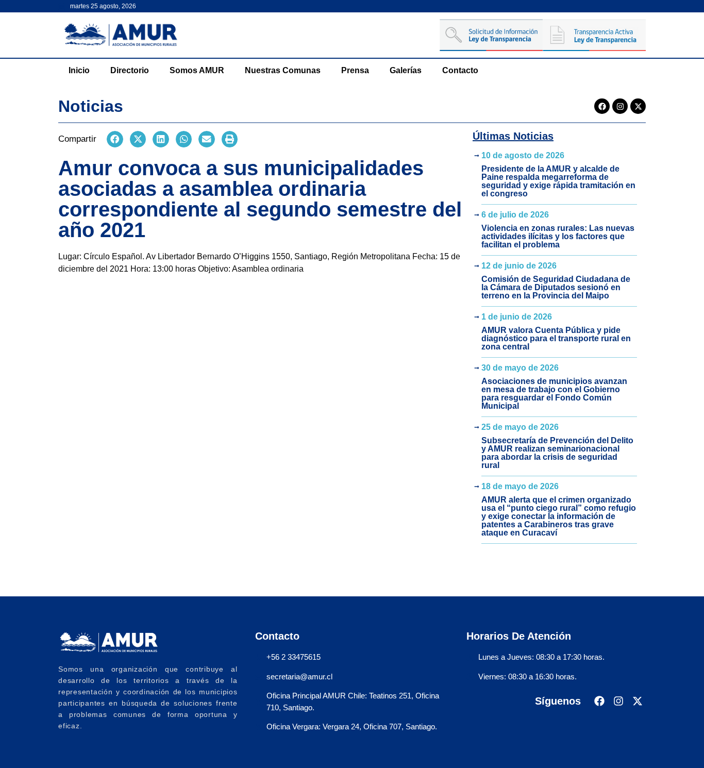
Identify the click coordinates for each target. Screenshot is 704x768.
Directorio (129, 70)
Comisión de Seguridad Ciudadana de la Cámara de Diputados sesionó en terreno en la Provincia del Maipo (555, 287)
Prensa (355, 70)
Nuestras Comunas (283, 70)
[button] (115, 139)
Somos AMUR (197, 70)
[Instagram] (620, 106)
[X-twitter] (638, 106)
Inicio (79, 70)
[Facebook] (602, 106)
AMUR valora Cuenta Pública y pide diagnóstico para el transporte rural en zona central (556, 338)
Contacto (460, 70)
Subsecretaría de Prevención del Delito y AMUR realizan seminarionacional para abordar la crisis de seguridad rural (557, 453)
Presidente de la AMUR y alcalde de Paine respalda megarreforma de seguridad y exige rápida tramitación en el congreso (558, 181)
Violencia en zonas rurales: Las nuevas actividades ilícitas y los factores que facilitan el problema (557, 236)
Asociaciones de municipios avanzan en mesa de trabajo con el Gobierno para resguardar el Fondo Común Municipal (554, 393)
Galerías (406, 70)
